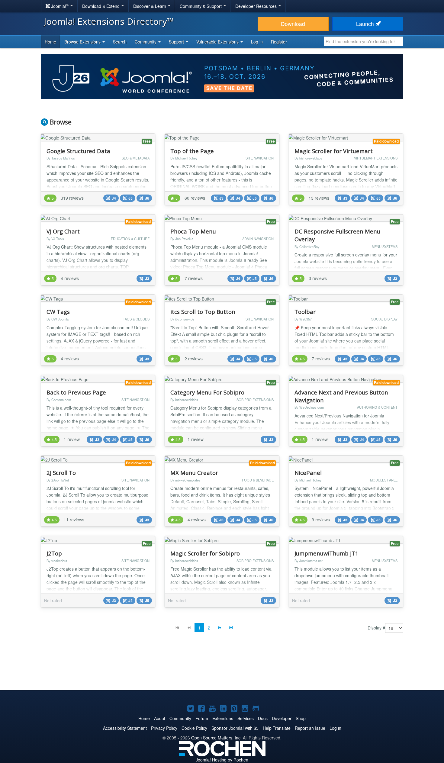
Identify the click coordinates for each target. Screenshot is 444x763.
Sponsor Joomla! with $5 (235, 728)
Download (293, 23)
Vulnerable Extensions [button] (218, 42)
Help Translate (277, 728)
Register (279, 42)
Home (50, 42)
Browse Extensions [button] (83, 42)
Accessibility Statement (125, 728)
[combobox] (363, 41)
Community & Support (201, 6)
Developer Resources (256, 6)
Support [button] (177, 42)
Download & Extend (101, 6)
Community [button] (146, 42)
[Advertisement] (222, 666)
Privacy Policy (164, 728)
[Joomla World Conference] (222, 76)
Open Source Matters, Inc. (216, 738)
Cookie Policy (194, 728)
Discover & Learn (150, 6)
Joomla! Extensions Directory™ (109, 21)
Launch (365, 23)
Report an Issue (310, 728)
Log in (257, 42)
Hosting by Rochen (222, 760)
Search (120, 42)
